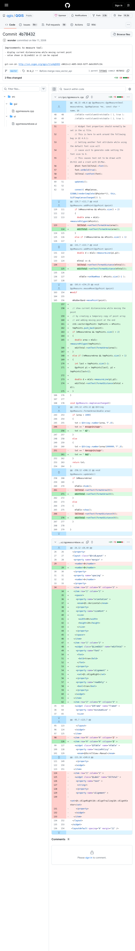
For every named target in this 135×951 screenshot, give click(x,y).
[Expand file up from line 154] (59, 288)
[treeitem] (24, 109)
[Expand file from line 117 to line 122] (59, 247)
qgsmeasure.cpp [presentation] (25, 111)
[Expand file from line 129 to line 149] (59, 757)
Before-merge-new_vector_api (56, 70)
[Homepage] (67, 5)
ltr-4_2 (30, 70)
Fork (101, 15)
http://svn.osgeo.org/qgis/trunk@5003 (39, 64)
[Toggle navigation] (6, 5)
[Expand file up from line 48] (59, 107)
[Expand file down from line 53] (59, 202)
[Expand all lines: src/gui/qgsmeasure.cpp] (92, 97)
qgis (10, 16)
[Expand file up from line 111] (59, 205)
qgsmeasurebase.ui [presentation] (26, 123)
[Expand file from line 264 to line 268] (59, 472)
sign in (88, 857)
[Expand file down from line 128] (59, 285)
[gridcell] (92, 107)
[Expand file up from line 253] (59, 411)
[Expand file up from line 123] (59, 722)
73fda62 (103, 71)
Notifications (81, 15)
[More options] (128, 97)
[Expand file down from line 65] (59, 718)
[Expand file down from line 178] (59, 407)
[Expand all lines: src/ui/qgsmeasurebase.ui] (92, 542)
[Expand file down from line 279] (59, 534)
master (13, 71)
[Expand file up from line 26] (59, 548)
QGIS (19, 16)
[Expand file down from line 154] (59, 832)
